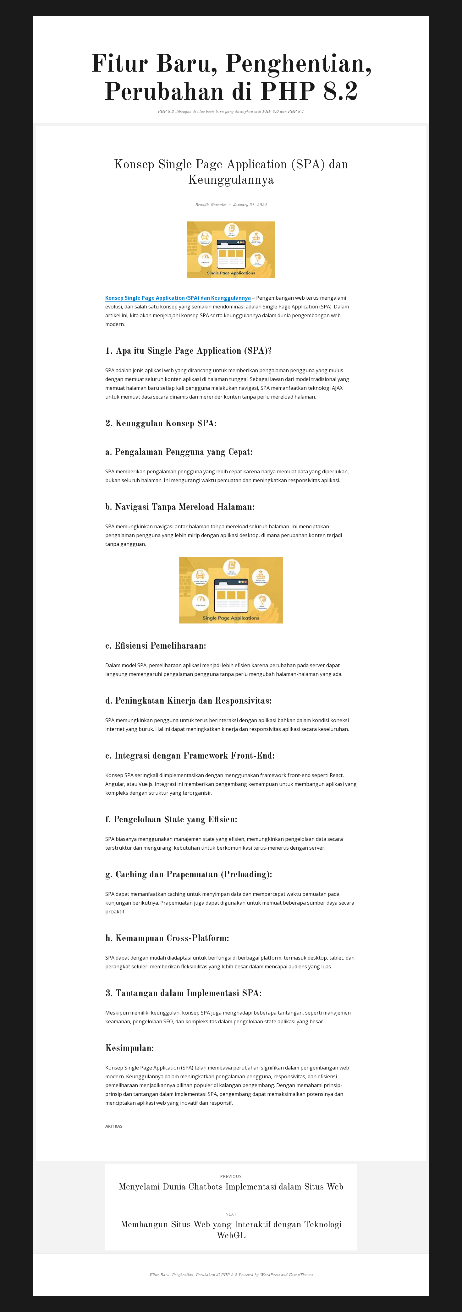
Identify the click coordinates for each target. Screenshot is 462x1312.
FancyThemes (301, 1275)
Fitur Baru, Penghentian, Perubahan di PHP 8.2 (193, 1275)
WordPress (270, 1275)
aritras (114, 1126)
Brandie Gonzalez (211, 205)
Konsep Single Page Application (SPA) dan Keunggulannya (178, 297)
